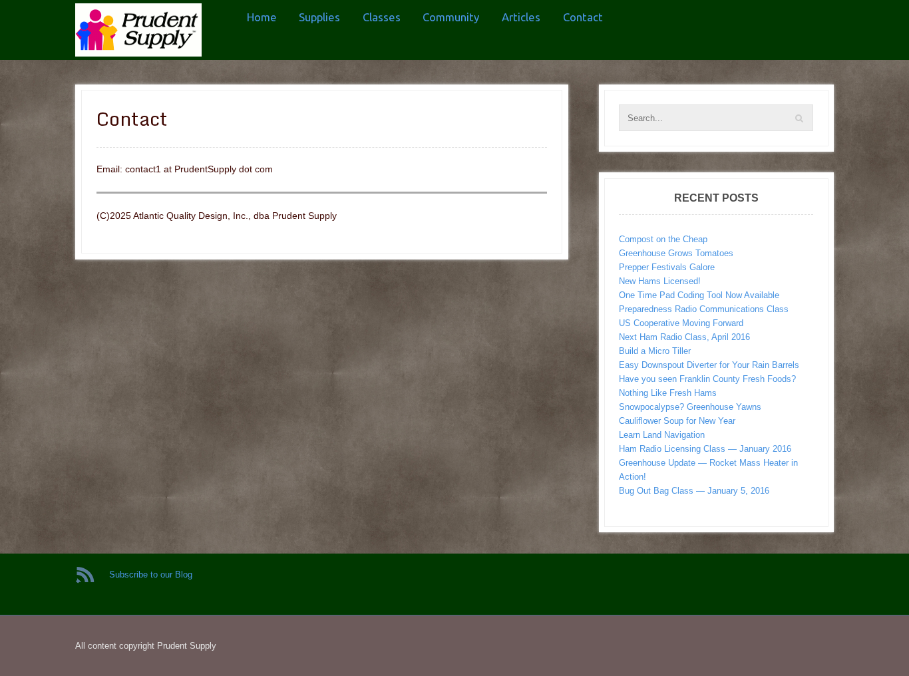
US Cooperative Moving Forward (681, 323)
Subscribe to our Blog (150, 575)
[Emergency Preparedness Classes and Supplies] (138, 30)
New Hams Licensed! (660, 281)
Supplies (319, 17)
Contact (583, 17)
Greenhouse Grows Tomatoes (676, 253)
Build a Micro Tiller (655, 351)
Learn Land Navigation (662, 435)
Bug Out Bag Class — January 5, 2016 (694, 491)
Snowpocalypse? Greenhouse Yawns (690, 407)
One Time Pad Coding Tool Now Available (699, 295)
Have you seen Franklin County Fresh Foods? (707, 379)
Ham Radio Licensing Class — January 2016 (705, 449)
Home (262, 17)
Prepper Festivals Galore (667, 267)
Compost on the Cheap (663, 239)
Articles (521, 17)
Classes (382, 17)
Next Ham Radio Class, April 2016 (684, 337)
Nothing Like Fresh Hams (668, 393)
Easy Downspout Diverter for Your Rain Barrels (709, 365)
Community (451, 17)
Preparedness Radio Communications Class (704, 309)
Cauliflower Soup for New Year (677, 421)
